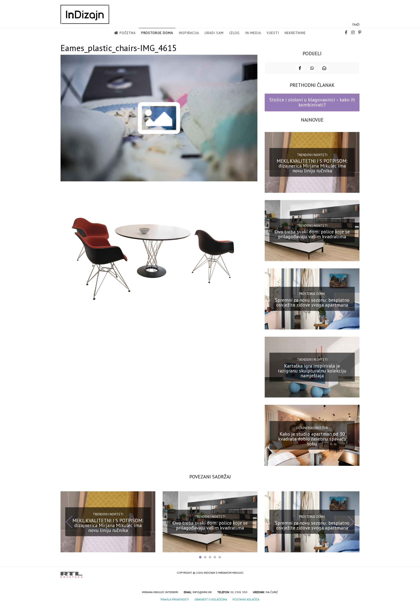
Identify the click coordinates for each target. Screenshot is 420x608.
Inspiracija (189, 33)
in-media (253, 33)
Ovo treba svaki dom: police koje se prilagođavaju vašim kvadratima (312, 234)
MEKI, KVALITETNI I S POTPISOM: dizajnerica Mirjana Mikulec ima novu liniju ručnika (312, 166)
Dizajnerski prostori (312, 428)
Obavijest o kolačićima (210, 599)
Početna (128, 33)
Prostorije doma (157, 33)
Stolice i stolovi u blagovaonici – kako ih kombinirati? (312, 102)
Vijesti (273, 33)
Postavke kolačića (246, 599)
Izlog (234, 33)
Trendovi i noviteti (312, 155)
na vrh (354, 573)
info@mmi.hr (202, 592)
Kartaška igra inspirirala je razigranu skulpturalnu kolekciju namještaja (312, 370)
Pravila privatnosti (175, 599)
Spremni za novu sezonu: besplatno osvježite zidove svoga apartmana (312, 302)
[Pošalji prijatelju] (324, 68)
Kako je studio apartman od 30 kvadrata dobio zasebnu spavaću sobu (312, 439)
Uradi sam (214, 33)
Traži (355, 24)
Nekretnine (295, 33)
